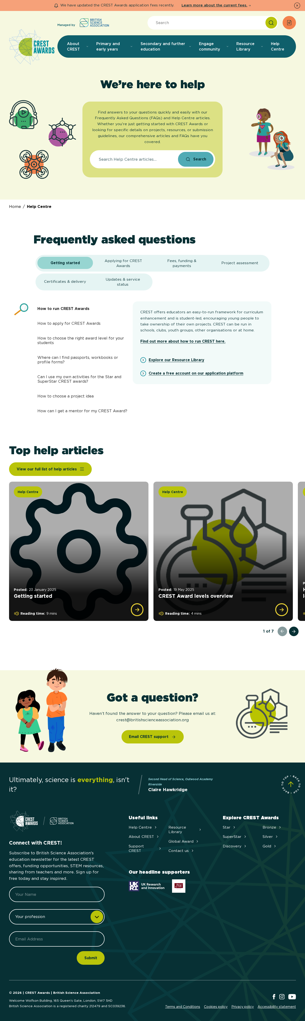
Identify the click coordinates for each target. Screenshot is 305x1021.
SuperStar (232, 836)
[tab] (65, 263)
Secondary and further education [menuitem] (163, 46)
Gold (267, 846)
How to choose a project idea (65, 396)
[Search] (271, 23)
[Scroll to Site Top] (290, 784)
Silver (268, 836)
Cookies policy (216, 1007)
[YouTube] (292, 997)
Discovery (232, 846)
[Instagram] (282, 997)
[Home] (31, 47)
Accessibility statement (277, 1007)
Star (226, 827)
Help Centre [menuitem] (277, 46)
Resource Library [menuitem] (245, 46)
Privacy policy (242, 1007)
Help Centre (39, 206)
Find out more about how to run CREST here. (182, 341)
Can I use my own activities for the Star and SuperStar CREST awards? (79, 379)
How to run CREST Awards (63, 308)
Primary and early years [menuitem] (108, 46)
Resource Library (177, 829)
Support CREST (136, 848)
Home (15, 206)
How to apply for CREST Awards (69, 323)
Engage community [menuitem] (209, 46)
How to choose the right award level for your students (80, 340)
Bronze (269, 827)
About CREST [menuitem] (73, 46)
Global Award (180, 841)
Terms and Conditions (182, 1007)
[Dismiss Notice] (297, 5)
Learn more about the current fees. (214, 5)
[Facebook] (274, 997)
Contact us (178, 850)
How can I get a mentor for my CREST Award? (82, 411)
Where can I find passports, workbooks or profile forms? (77, 359)
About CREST (141, 836)
